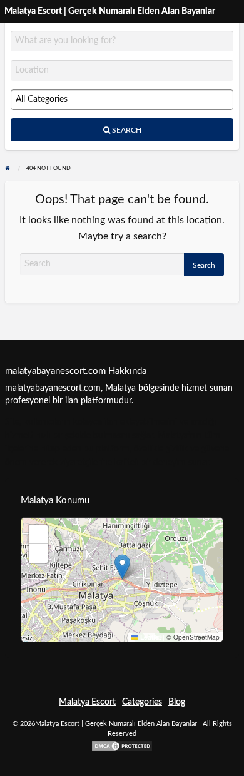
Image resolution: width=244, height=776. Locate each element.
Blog (176, 702)
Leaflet (149, 637)
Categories (142, 702)
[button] (122, 567)
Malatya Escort (87, 702)
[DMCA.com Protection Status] (122, 745)
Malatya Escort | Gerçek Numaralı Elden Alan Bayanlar (109, 11)
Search (125, 130)
